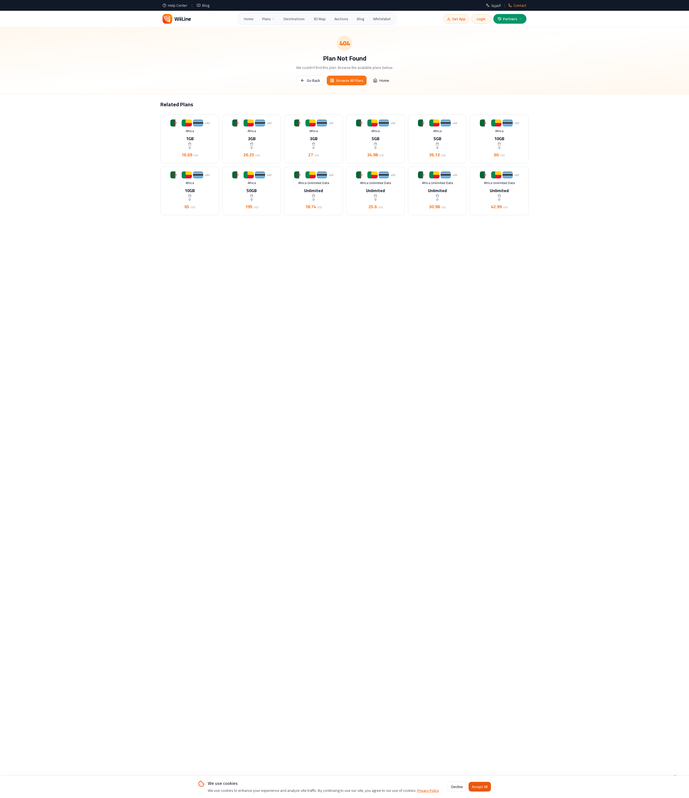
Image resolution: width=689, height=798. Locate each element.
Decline (457, 786)
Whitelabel (382, 18)
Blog (205, 5)
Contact (520, 5)
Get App (459, 18)
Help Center (177, 5)
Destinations (294, 18)
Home (249, 18)
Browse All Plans (349, 80)
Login (481, 18)
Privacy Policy (428, 790)
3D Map (319, 18)
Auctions (341, 18)
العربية (496, 5)
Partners (510, 18)
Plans (266, 18)
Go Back (313, 80)
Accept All (480, 786)
